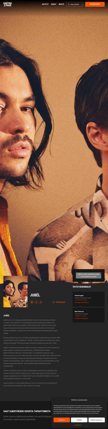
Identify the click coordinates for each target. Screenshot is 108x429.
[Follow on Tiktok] (41, 302)
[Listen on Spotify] (32, 302)
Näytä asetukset (96, 420)
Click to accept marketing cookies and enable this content (88, 275)
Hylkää (79, 420)
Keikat (53, 4)
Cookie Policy (78, 425)
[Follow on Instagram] (36, 302)
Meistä (61, 4)
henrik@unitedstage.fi (82, 302)
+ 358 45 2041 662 (81, 300)
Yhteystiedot (95, 4)
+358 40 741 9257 (81, 316)
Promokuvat (60, 302)
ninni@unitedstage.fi (81, 318)
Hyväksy (62, 420)
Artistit (45, 4)
